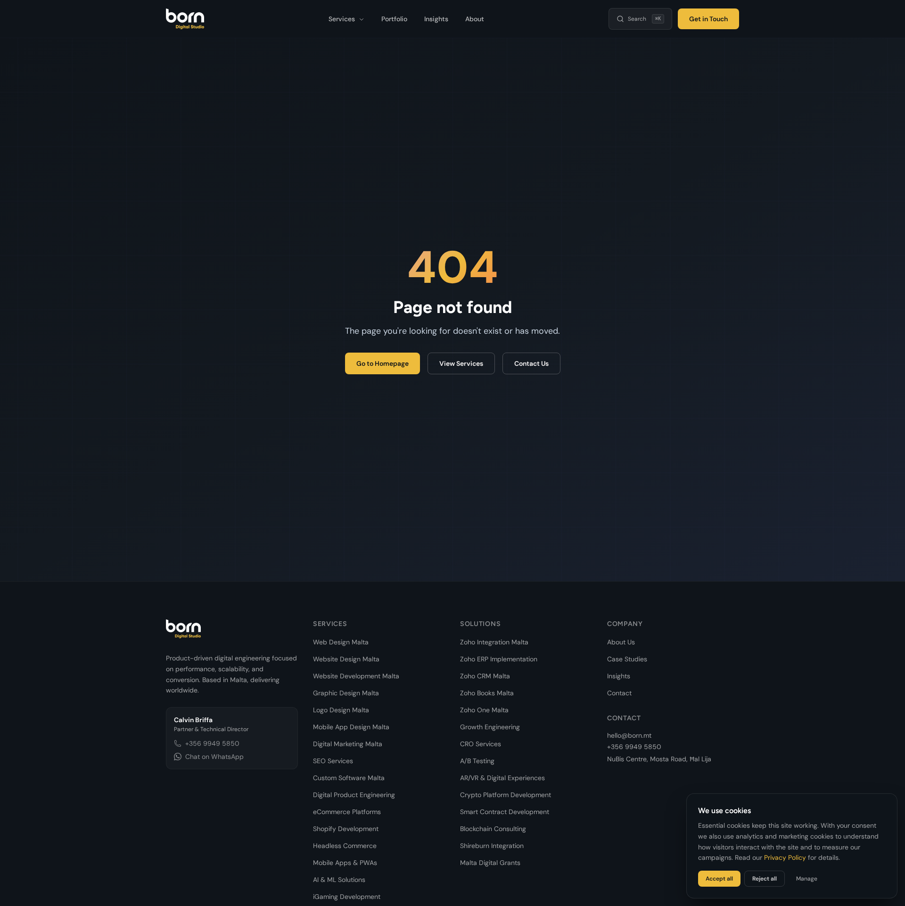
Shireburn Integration (492, 845)
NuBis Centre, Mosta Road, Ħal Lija (659, 759)
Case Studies (627, 659)
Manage (806, 878)
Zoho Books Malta (487, 693)
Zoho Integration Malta (494, 642)
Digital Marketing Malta (347, 744)
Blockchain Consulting (493, 828)
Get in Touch (708, 19)
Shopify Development (345, 828)
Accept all (719, 878)
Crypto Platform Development (505, 795)
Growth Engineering (490, 727)
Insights (436, 19)
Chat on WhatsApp (214, 756)
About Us (621, 642)
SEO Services (333, 761)
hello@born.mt (629, 735)
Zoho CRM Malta (485, 676)
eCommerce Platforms (347, 811)
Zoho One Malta (484, 710)
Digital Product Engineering (354, 795)
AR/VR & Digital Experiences (502, 778)
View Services (461, 363)
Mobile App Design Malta (351, 727)
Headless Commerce (345, 845)
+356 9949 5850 (212, 743)
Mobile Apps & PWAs (345, 862)
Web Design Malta (341, 642)
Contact (619, 693)
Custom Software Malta (349, 778)
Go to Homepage (382, 363)
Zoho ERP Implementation (498, 659)
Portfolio (394, 19)
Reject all (764, 878)
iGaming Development (346, 896)
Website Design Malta (346, 659)
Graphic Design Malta (346, 693)
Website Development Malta (356, 676)
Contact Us (531, 363)
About (474, 19)
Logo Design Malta (341, 710)
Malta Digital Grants (490, 862)
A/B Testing (477, 761)
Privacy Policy (785, 857)
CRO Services (480, 744)
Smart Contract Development (504, 811)
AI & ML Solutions (339, 879)
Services (343, 19)
